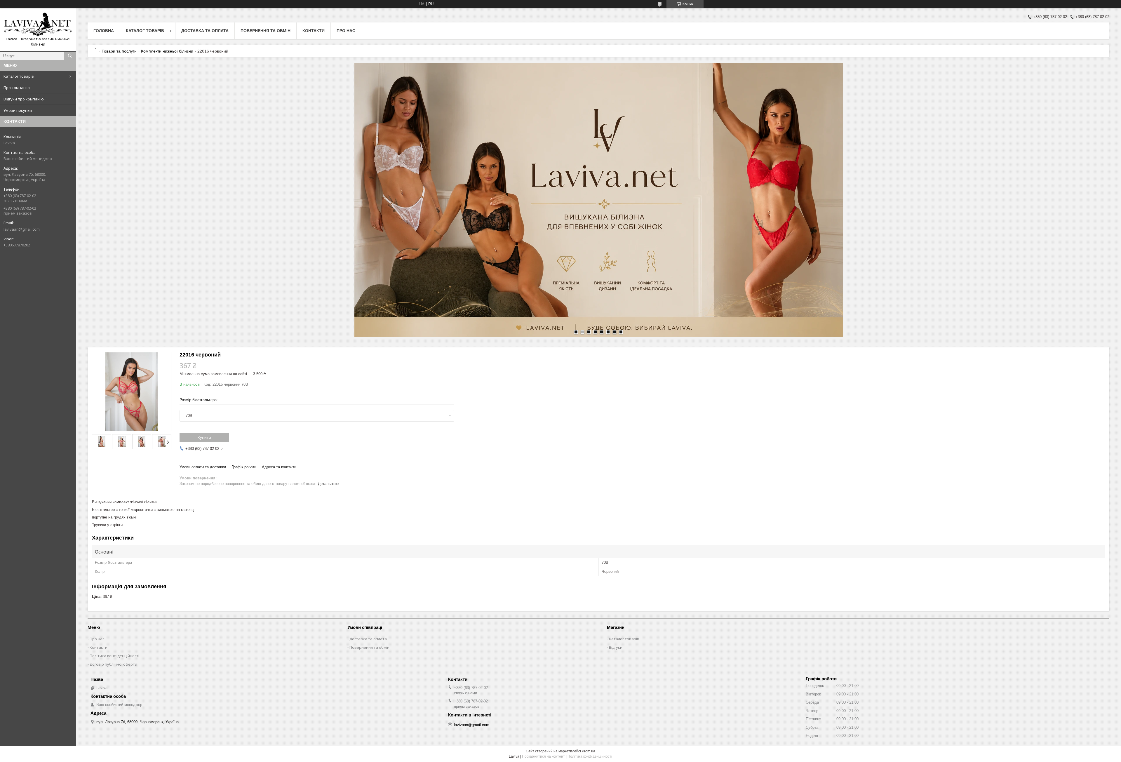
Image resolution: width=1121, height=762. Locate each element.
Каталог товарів (19, 76)
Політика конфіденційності (114, 655)
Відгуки (615, 647)
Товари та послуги (119, 51)
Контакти (313, 30)
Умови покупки (18, 110)
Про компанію (17, 87)
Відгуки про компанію (24, 99)
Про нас (346, 30)
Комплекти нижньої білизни (167, 51)
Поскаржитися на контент (543, 756)
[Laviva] (38, 24)
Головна (103, 30)
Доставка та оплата (205, 30)
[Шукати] (70, 55)
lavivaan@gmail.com (22, 229)
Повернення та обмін (265, 30)
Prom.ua (588, 751)
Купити (204, 437)
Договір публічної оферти (113, 664)
